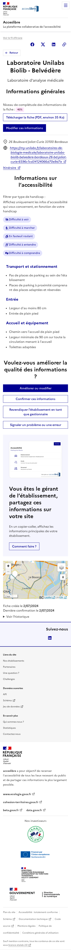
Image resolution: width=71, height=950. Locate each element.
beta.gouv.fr (11, 810)
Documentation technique (33, 919)
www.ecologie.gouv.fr (17, 794)
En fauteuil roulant (21, 236)
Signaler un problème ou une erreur (35, 425)
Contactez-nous (11, 734)
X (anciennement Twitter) (43, 44)
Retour (13, 53)
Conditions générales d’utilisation (40, 933)
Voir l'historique (17, 616)
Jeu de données (11, 706)
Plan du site (9, 912)
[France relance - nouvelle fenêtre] (35, 834)
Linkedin (53, 44)
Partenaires (9, 667)
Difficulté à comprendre (24, 253)
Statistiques (9, 728)
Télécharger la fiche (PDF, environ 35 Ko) (35, 117)
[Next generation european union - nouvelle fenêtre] (35, 854)
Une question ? (11, 673)
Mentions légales (26, 926)
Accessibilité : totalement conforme (38, 912)
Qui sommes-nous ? (13, 722)
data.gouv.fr (34, 810)
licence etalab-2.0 (17, 945)
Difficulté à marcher (22, 228)
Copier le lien (64, 44)
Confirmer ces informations (35, 399)
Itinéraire (9, 167)
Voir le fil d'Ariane (12, 38)
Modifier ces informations (24, 128)
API (5, 694)
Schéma (7, 700)
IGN (61, 597)
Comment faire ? (24, 546)
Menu (65, 5)
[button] (8, 566)
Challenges (9, 679)
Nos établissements (13, 661)
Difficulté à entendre (22, 245)
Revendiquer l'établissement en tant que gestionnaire (35, 411)
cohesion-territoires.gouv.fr (20, 802)
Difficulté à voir (19, 219)
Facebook (32, 44)
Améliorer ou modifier (35, 388)
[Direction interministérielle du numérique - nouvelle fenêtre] (35, 894)
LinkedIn (50, 638)
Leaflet (47, 597)
